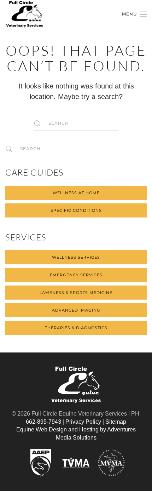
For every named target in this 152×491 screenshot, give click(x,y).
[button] (134, 14)
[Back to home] (24, 14)
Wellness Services (76, 257)
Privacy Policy (83, 422)
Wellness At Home (76, 192)
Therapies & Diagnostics (76, 327)
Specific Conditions (76, 210)
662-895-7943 (43, 422)
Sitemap (115, 422)
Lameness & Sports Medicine (76, 292)
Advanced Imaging (76, 310)
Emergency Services (76, 274)
